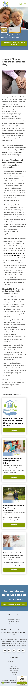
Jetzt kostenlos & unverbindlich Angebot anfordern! (14, 43)
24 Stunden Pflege (14, 621)
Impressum (14, 672)
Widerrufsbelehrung (13, 670)
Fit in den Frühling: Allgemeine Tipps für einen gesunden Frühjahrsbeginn (13, 508)
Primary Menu (25, 3)
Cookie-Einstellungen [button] (14, 662)
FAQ (14, 664)
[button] (3, 683)
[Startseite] (21, 4)
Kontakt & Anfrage (14, 624)
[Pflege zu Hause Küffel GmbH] (6, 3)
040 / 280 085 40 (15, 599)
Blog (8, 35)
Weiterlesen (13, 430)
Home (3, 35)
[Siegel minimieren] (26, 677)
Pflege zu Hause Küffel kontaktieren (13, 604)
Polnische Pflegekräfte (14, 619)
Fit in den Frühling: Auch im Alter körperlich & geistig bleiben (12, 460)
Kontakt (14, 674)
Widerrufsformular (14, 668)
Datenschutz (13, 666)
